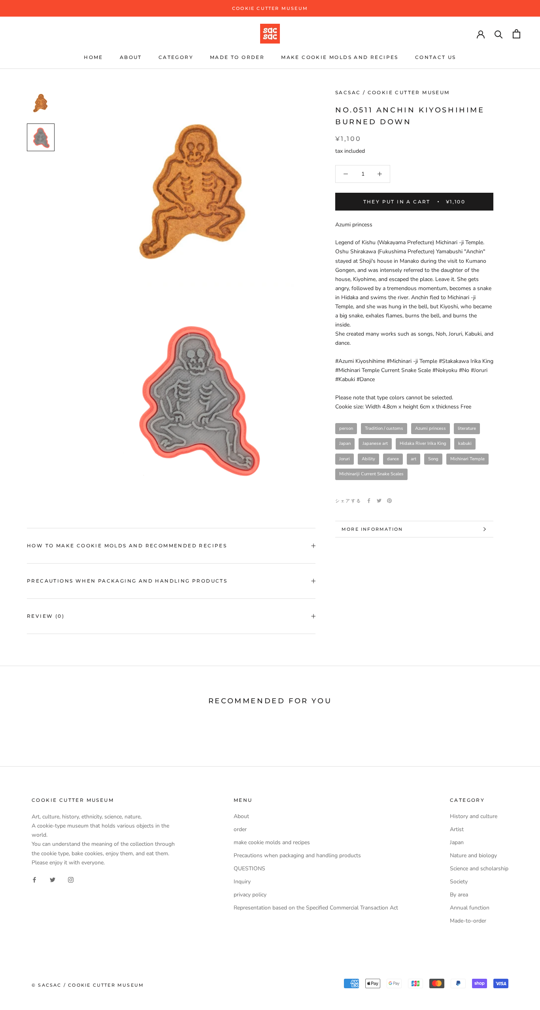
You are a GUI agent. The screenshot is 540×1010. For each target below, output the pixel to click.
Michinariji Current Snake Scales (371, 474)
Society (459, 881)
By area (459, 894)
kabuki (465, 443)
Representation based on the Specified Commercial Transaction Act (316, 907)
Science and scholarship (479, 868)
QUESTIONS (249, 868)
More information (372, 529)
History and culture (473, 816)
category (176, 57)
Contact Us (435, 57)
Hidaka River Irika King (423, 443)
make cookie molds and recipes (339, 57)
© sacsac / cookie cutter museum (88, 985)
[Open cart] (516, 33)
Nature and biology (473, 855)
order (240, 829)
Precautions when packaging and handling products (127, 581)
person (346, 428)
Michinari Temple (467, 459)
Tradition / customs (384, 428)
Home (93, 57)
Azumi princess (430, 428)
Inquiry (242, 881)
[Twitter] (379, 500)
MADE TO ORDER (237, 57)
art (413, 459)
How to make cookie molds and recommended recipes (127, 546)
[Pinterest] (389, 500)
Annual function (469, 907)
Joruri (344, 459)
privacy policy (250, 894)
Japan (345, 443)
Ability (368, 459)
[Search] (499, 34)
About (131, 57)
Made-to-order (468, 921)
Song (433, 459)
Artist (457, 829)
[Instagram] (71, 879)
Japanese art (375, 443)
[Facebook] (368, 500)
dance (393, 459)
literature (467, 428)
